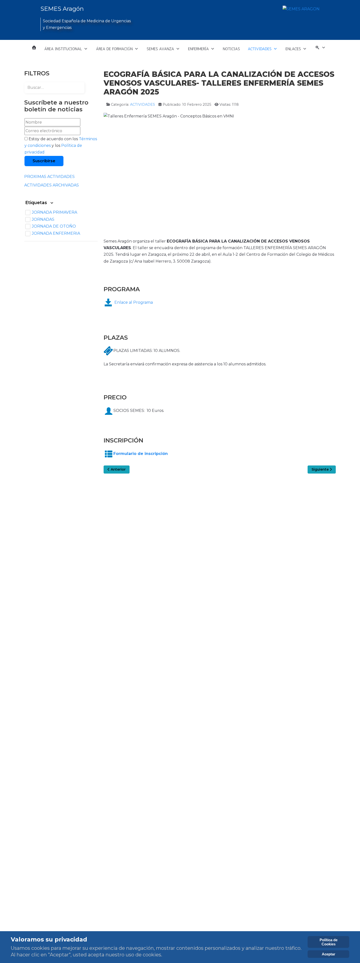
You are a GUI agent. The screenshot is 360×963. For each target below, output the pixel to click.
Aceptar (328, 954)
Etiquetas (36, 202)
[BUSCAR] (320, 49)
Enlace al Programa (133, 302)
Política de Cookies (328, 942)
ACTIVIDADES (142, 104)
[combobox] (54, 87)
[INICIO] (34, 47)
